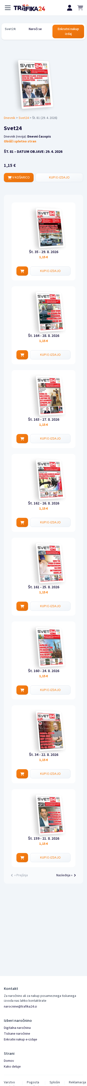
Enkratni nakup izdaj (68, 31)
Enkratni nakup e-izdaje (20, 1039)
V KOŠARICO (21, 177)
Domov (9, 1060)
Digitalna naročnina (17, 1027)
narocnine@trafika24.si (20, 1006)
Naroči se (35, 29)
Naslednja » (64, 875)
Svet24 (24, 118)
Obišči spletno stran (20, 141)
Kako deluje (12, 1066)
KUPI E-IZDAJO (59, 177)
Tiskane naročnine (17, 1033)
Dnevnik (9, 118)
